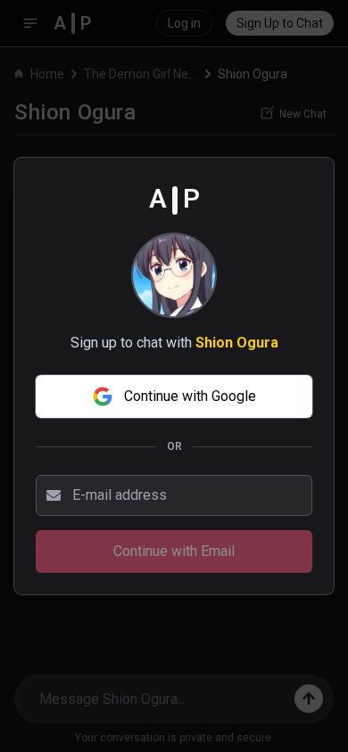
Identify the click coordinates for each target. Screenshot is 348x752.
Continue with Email (174, 551)
